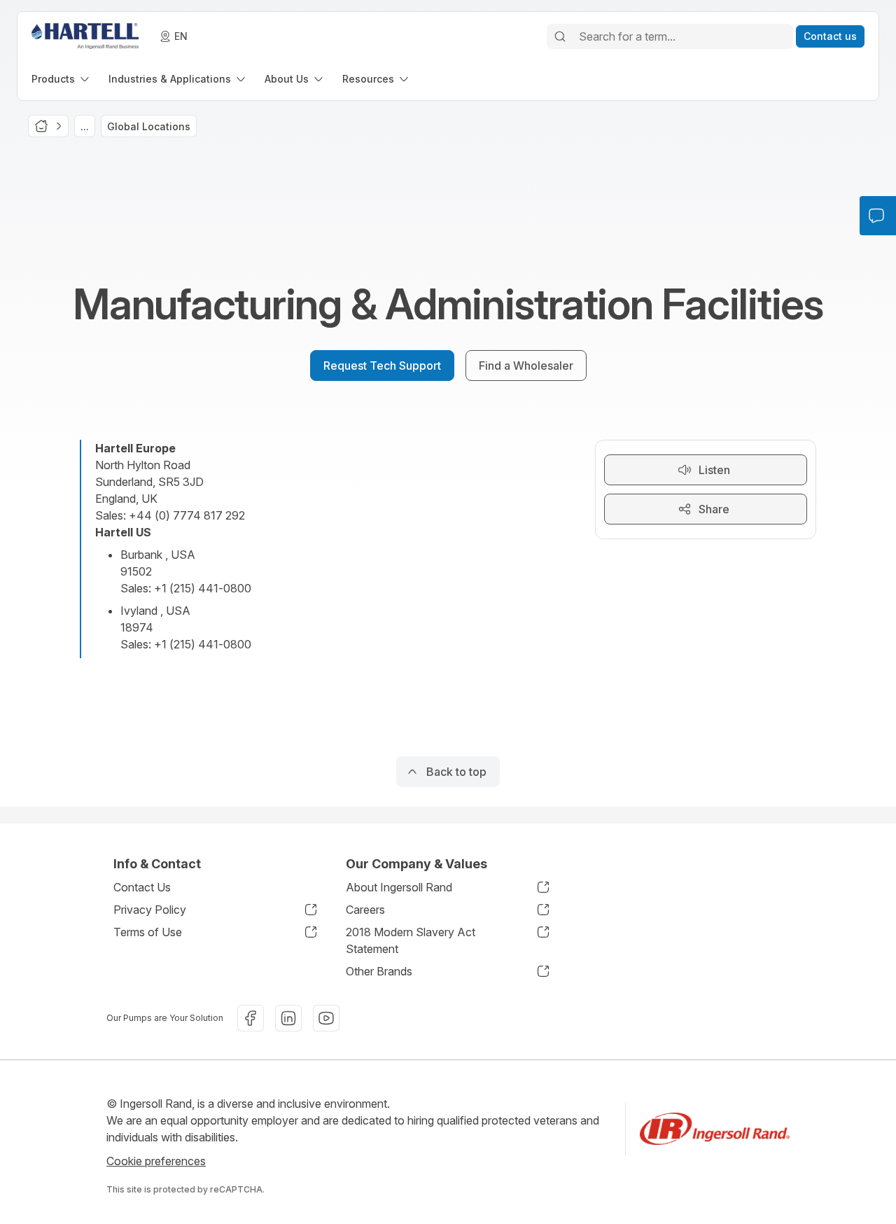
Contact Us (142, 887)
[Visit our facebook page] (250, 1018)
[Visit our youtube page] (326, 1018)
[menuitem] (61, 78)
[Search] (560, 36)
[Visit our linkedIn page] (288, 1018)
